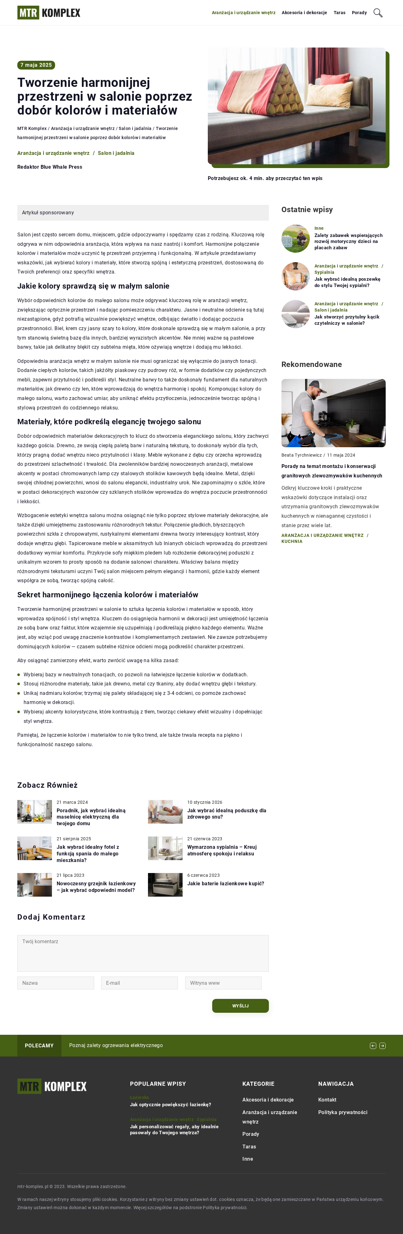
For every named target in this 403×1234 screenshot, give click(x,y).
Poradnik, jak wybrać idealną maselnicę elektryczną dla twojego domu (91, 817)
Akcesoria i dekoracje (304, 12)
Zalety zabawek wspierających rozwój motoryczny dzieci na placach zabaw (349, 242)
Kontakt (327, 1100)
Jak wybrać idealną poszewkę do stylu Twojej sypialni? (348, 282)
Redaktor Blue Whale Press (49, 167)
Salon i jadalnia (116, 153)
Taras (340, 12)
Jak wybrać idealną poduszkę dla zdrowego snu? (227, 814)
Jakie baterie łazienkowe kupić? (225, 884)
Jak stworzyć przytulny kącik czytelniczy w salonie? (347, 320)
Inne (247, 1159)
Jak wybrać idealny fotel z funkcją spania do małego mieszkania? (88, 853)
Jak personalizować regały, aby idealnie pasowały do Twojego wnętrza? (174, 1130)
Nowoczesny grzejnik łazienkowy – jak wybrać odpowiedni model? (96, 887)
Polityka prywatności (342, 1112)
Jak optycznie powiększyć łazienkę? (170, 1104)
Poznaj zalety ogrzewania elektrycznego (116, 1045)
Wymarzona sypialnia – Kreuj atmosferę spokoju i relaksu (222, 850)
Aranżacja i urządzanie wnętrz (244, 12)
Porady (359, 12)
